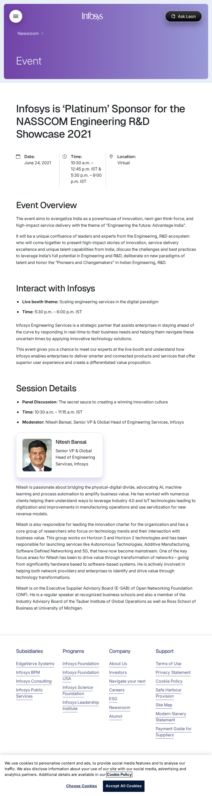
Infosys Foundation (81, 663)
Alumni (115, 716)
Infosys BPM (28, 672)
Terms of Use (168, 663)
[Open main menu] (15, 16)
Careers (116, 689)
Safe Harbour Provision (168, 693)
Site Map (164, 704)
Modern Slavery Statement (171, 716)
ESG (113, 698)
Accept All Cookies (124, 786)
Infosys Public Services (29, 693)
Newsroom (28, 33)
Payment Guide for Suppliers (174, 731)
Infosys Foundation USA (81, 675)
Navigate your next (127, 681)
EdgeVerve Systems (35, 663)
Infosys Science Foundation (78, 690)
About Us (118, 663)
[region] (106, 775)
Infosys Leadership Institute (81, 705)
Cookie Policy (169, 681)
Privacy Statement (173, 672)
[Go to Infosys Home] (93, 16)
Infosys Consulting (34, 681)
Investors (118, 672)
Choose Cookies (81, 786)
